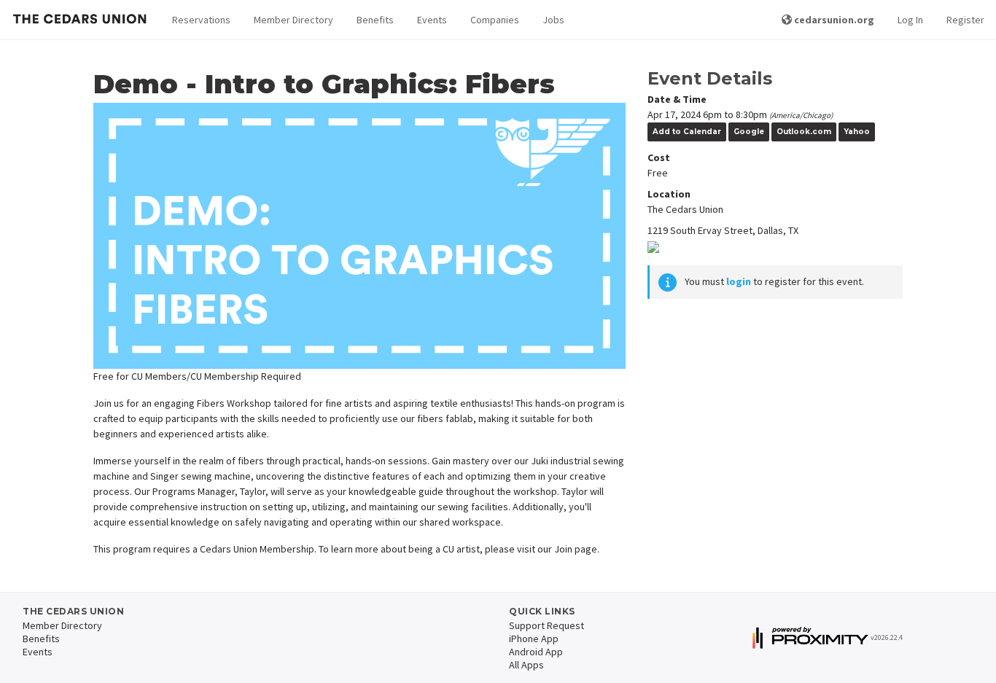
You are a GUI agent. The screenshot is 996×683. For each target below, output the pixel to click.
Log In (910, 19)
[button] (201, 20)
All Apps (526, 664)
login (738, 281)
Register (965, 19)
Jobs (553, 19)
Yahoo (857, 131)
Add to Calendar (687, 131)
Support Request (546, 625)
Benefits (375, 19)
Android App (536, 651)
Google (749, 131)
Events (432, 19)
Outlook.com (804, 131)
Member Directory (293, 19)
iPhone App (534, 638)
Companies (494, 19)
